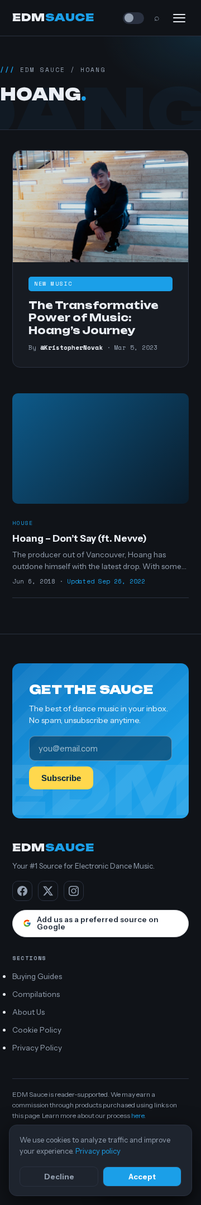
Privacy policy (98, 1150)
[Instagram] (74, 891)
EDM (53, 17)
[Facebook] (22, 891)
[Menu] (179, 18)
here (137, 1115)
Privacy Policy (37, 1047)
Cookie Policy (36, 1029)
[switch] (133, 18)
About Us (28, 1012)
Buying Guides (37, 976)
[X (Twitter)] (48, 891)
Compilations (36, 994)
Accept (142, 1176)
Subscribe (61, 778)
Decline (59, 1176)
